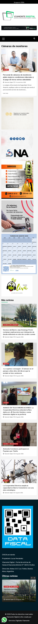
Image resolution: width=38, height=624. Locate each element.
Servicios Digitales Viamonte (19, 620)
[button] (3, 38)
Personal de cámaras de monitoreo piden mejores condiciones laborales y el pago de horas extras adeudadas (18, 77)
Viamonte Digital (9, 82)
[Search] (34, 38)
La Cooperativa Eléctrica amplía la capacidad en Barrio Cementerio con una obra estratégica (18, 488)
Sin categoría (14, 325)
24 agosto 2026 (19, 417)
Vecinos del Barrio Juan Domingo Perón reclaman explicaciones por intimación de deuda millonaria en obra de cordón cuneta (19, 332)
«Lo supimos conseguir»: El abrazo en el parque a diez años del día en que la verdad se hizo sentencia (18, 371)
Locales (6, 69)
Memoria (6, 363)
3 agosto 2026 (19, 492)
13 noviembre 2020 (20, 82)
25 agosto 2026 (19, 337)
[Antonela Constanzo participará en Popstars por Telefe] (19, 434)
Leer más (5, 93)
